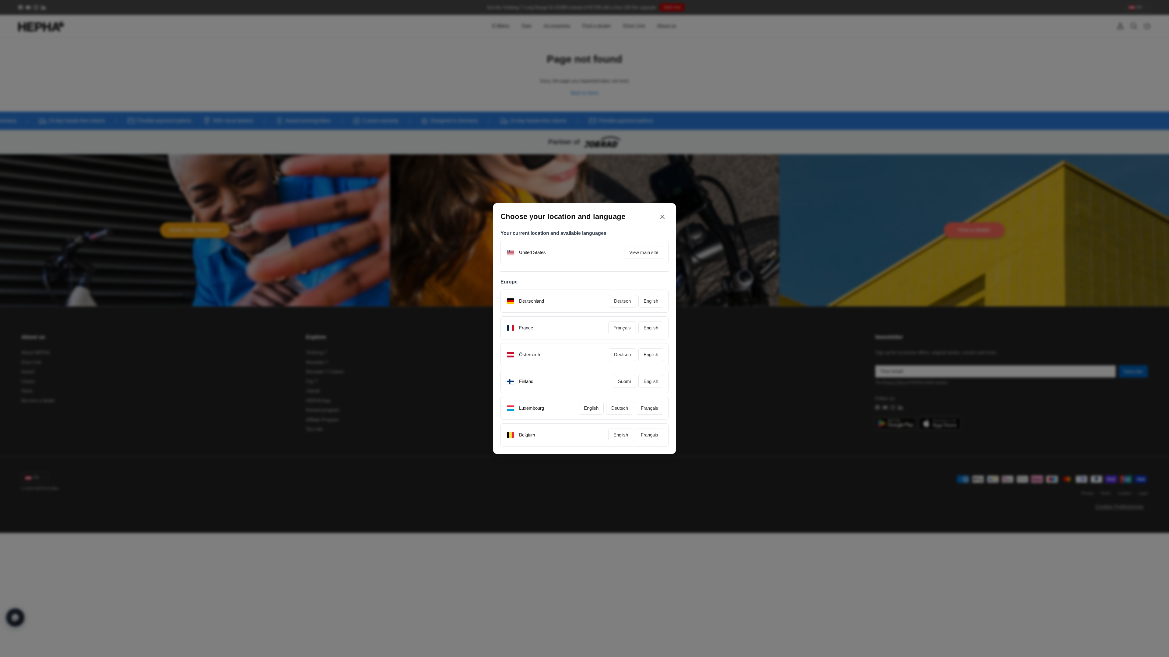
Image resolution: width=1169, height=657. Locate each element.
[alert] (584, 328)
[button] (653, 380)
